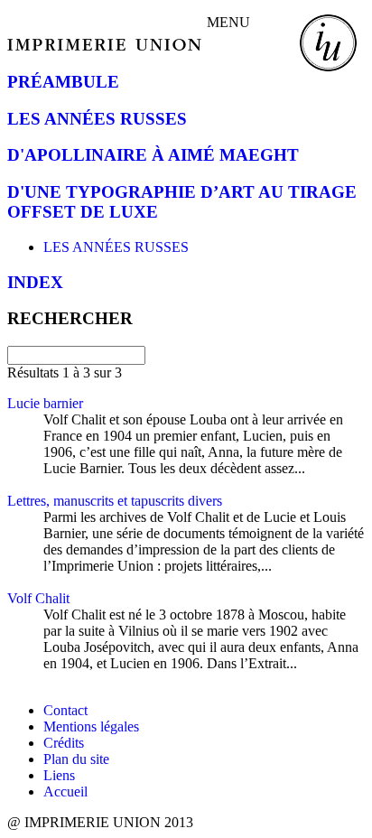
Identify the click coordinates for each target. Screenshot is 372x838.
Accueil (65, 791)
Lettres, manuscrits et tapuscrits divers (114, 500)
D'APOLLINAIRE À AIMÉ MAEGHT (153, 154)
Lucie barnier (45, 403)
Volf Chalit (38, 598)
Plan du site (76, 759)
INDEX (35, 282)
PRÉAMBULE (63, 81)
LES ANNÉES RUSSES (97, 118)
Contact (65, 710)
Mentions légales (91, 726)
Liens (59, 775)
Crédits (63, 742)
